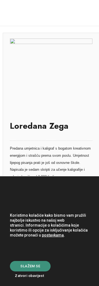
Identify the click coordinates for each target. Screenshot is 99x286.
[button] (85, 13)
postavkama (53, 235)
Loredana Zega (39, 126)
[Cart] (65, 13)
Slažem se (30, 266)
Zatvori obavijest (29, 276)
